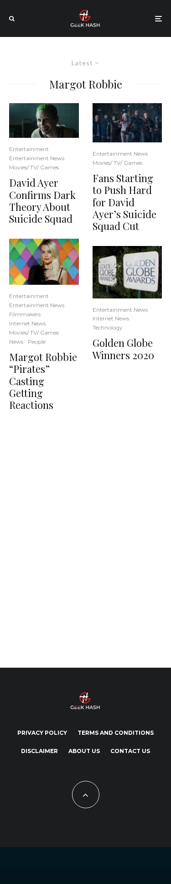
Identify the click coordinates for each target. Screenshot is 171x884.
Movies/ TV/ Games (34, 167)
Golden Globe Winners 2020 (123, 349)
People (37, 341)
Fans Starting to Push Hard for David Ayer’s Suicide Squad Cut (124, 202)
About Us (84, 751)
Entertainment (29, 149)
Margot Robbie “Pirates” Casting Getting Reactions (43, 381)
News (16, 341)
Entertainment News (36, 158)
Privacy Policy (42, 732)
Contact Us (130, 751)
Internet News (27, 323)
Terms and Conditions (116, 732)
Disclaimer (39, 751)
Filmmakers (25, 314)
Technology (108, 327)
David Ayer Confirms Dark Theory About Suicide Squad (42, 201)
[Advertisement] (85, 537)
